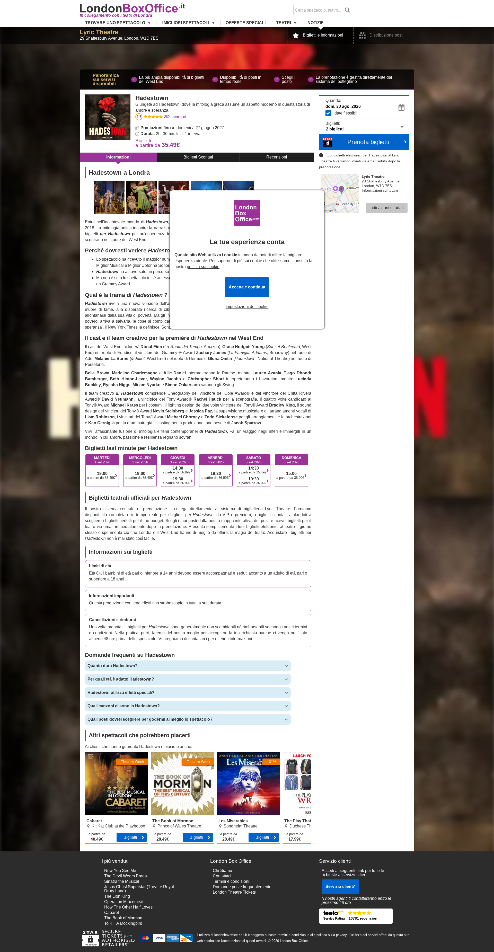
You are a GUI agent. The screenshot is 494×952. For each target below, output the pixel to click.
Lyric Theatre (99, 32)
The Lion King (117, 896)
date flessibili (346, 113)
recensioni (175, 117)
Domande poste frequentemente (242, 887)
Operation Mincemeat (123, 902)
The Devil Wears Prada (125, 876)
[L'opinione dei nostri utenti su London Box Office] (356, 916)
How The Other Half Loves (128, 907)
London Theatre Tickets (234, 892)
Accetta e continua (247, 287)
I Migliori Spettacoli (186, 23)
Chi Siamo (222, 870)
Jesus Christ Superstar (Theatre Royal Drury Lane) (139, 889)
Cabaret (92, 754)
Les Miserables (231, 754)
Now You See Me (120, 870)
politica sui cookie (203, 267)
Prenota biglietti (368, 141)
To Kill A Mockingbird (123, 923)
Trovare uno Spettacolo (115, 23)
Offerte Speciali (246, 23)
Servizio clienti (340, 886)
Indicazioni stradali (386, 208)
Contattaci (222, 876)
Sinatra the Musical (121, 881)
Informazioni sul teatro (380, 190)
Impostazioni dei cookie (247, 307)
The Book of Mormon (170, 754)
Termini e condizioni (231, 881)
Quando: (333, 100)
